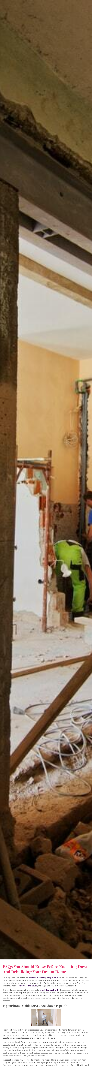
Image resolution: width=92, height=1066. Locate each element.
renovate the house (28, 986)
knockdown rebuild (49, 990)
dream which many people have (43, 978)
